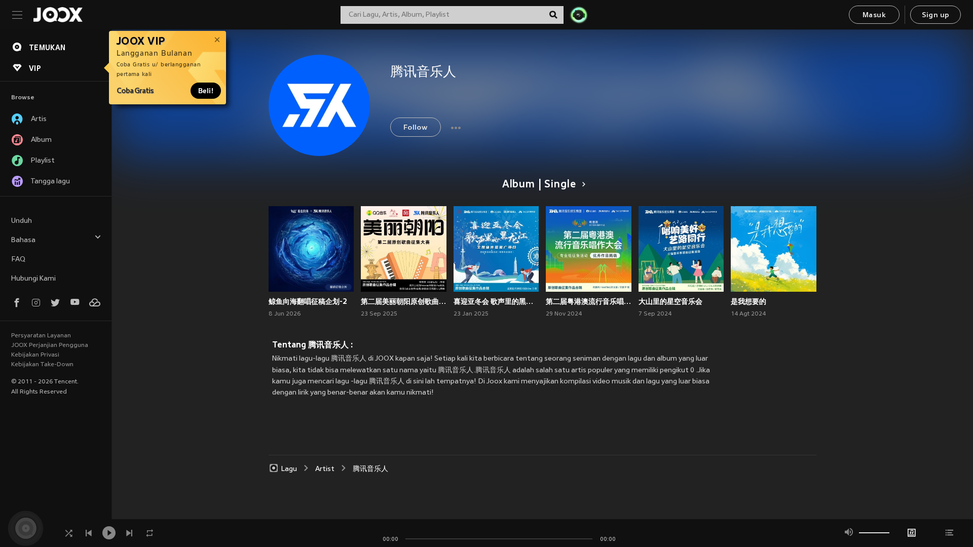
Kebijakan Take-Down (42, 364)
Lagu (289, 469)
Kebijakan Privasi (35, 355)
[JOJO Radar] (579, 15)
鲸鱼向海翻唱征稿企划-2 (308, 301)
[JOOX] (57, 14)
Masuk (874, 15)
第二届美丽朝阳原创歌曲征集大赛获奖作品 (403, 301)
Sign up (936, 15)
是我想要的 (748, 301)
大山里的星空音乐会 (670, 301)
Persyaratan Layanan (41, 335)
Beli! (205, 91)
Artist (324, 469)
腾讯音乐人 (370, 469)
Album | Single (539, 184)
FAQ (18, 259)
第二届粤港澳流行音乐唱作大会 (588, 301)
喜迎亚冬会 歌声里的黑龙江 (496, 301)
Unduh (21, 221)
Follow (415, 128)
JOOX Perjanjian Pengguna (49, 345)
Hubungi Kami (33, 279)
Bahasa (23, 240)
